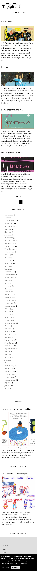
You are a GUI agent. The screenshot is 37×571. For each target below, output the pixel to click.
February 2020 (9, 240)
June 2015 (7, 354)
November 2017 (9, 300)
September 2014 (10, 380)
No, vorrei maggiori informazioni (18, 563)
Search (21, 202)
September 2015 (9, 349)
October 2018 (9, 277)
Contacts (6, 546)
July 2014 (7, 383)
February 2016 (9, 334)
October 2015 (8, 346)
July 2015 (7, 351)
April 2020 (8, 235)
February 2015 (9, 366)
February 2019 (9, 266)
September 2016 (10, 323)
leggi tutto (4, 103)
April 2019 (7, 260)
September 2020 (10, 226)
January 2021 (8, 215)
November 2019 (9, 249)
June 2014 (7, 386)
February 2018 (9, 292)
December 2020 (9, 218)
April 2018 (7, 286)
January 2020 (9, 243)
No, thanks (15, 568)
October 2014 (9, 377)
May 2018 (7, 283)
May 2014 (7, 388)
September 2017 (9, 306)
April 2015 (7, 360)
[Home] (11, 6)
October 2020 (9, 223)
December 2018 (9, 272)
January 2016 (8, 337)
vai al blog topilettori (18, 533)
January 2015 (8, 368)
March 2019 (8, 263)
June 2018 (7, 280)
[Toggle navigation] (33, 6)
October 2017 (8, 303)
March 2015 (8, 363)
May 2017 (7, 312)
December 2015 (9, 340)
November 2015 (9, 343)
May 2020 (7, 232)
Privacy (5, 552)
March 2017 (8, 317)
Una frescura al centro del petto (15, 474)
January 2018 (8, 295)
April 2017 (7, 314)
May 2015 (7, 357)
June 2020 (7, 229)
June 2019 (7, 255)
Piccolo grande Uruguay (11, 152)
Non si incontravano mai (12, 109)
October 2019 (9, 252)
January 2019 (8, 269)
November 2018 (9, 275)
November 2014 (9, 374)
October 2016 (9, 320)
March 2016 (8, 332)
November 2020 (9, 221)
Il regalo (4, 67)
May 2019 (7, 258)
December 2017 (9, 297)
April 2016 (7, 329)
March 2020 (8, 238)
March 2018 (8, 289)
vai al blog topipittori (18, 466)
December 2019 (9, 246)
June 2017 (7, 309)
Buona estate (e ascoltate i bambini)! (17, 409)
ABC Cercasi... (7, 21)
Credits (5, 549)
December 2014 (9, 371)
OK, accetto (6, 568)
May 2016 (7, 326)
